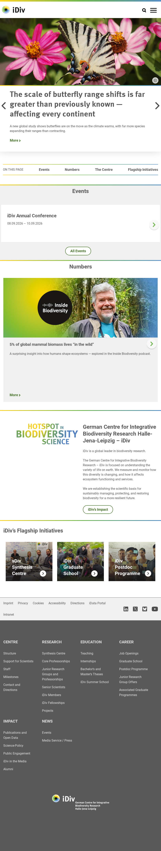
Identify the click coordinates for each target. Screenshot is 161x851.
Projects (47, 711)
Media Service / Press (57, 740)
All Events (78, 251)
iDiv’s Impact (98, 509)
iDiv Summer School (94, 682)
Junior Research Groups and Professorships (53, 674)
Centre (10, 642)
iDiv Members (51, 695)
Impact (10, 721)
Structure (9, 653)
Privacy (23, 603)
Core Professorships (56, 661)
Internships (88, 661)
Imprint (8, 603)
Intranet (8, 614)
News (47, 721)
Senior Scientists (53, 687)
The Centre (104, 169)
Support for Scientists (18, 661)
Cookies (38, 603)
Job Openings (128, 653)
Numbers (72, 169)
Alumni (8, 769)
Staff (6, 669)
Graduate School (130, 661)
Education (91, 642)
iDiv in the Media (15, 761)
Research (52, 642)
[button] (4, 106)
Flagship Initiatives (143, 169)
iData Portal (97, 603)
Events (44, 169)
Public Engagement (16, 753)
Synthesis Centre (53, 653)
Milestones (10, 677)
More (14, 140)
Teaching (86, 653)
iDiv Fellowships (53, 703)
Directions (77, 603)
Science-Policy (13, 745)
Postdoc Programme (133, 669)
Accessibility (57, 603)
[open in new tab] (125, 609)
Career (126, 642)
